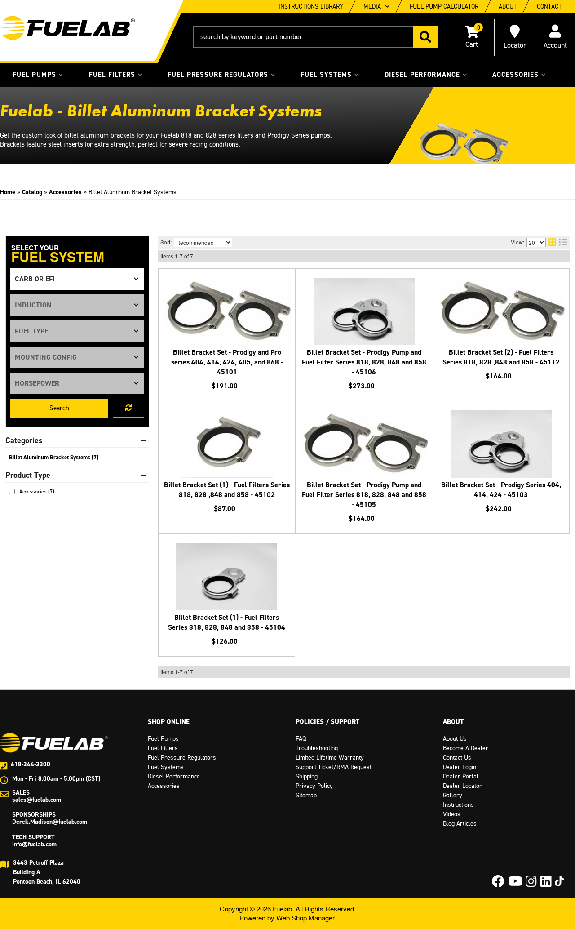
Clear (128, 408)
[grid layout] (552, 242)
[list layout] (563, 242)
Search (59, 408)
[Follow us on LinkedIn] (546, 884)
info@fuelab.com (34, 844)
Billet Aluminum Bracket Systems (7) (53, 457)
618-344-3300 (30, 764)
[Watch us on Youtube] (515, 884)
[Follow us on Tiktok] (559, 881)
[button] (315, 37)
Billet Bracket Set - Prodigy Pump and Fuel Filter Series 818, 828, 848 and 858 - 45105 (364, 494)
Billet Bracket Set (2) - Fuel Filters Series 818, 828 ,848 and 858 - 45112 (501, 357)
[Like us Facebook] (498, 884)
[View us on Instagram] (531, 884)
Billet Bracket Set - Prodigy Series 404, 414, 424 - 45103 (501, 489)
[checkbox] (12, 491)
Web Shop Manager (305, 917)
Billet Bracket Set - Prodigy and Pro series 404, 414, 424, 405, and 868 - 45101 (227, 362)
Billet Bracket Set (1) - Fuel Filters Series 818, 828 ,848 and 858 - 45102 (227, 489)
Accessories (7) (36, 491)
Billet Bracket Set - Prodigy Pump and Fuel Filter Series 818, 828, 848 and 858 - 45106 (364, 362)
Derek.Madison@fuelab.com (49, 822)
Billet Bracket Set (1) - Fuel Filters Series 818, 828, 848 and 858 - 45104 (226, 622)
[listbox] (77, 279)
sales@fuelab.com (36, 800)
